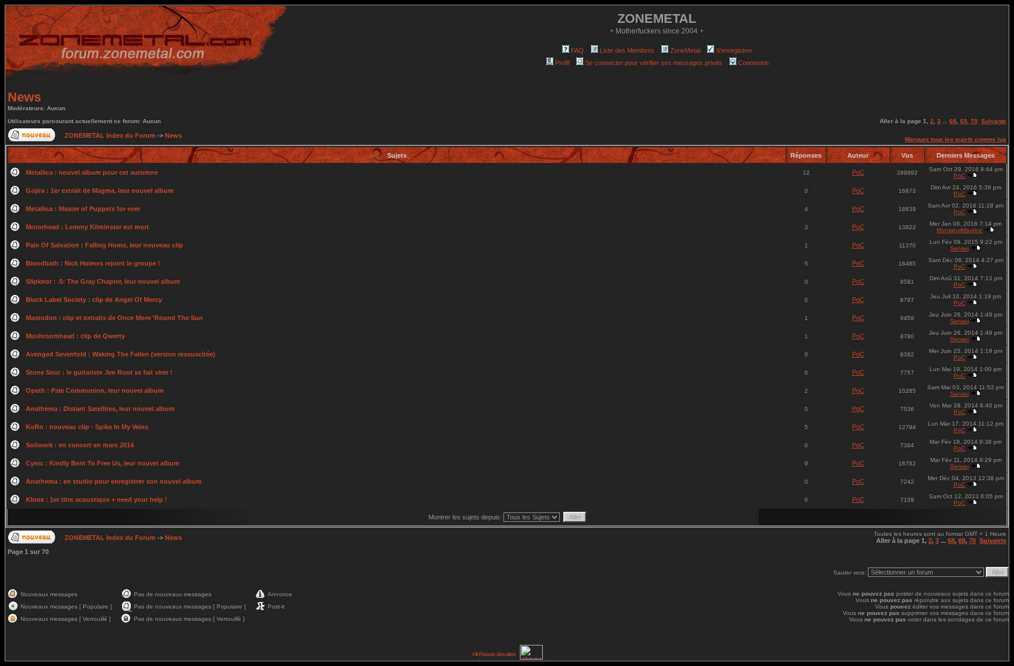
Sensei (959, 248)
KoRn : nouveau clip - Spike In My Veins (87, 426)
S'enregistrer (734, 50)
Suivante (993, 121)
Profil (562, 62)
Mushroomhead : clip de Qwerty (75, 335)
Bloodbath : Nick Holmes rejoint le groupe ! (93, 263)
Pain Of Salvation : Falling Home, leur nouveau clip (104, 245)
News (24, 97)
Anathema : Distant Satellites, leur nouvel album (100, 408)
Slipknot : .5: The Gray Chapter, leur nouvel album (103, 281)
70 (974, 121)
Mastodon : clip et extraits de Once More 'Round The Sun (114, 317)
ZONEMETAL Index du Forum (110, 135)
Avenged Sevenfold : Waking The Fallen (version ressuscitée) (120, 354)
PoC (858, 172)
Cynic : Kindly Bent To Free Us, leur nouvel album (103, 463)
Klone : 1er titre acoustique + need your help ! (96, 499)
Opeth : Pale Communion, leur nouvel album (95, 390)
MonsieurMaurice (959, 230)
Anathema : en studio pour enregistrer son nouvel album (114, 481)
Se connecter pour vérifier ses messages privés (653, 62)
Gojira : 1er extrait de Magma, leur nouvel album (100, 190)
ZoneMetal (685, 50)
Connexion (753, 62)
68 (952, 121)
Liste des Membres (627, 50)
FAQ (577, 50)
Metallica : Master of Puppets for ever (83, 208)
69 (963, 121)
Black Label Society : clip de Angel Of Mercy (94, 299)
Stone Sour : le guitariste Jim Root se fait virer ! (99, 372)
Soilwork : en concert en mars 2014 (80, 444)
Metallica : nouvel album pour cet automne (92, 172)
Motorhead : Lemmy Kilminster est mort (87, 226)
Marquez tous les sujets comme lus (955, 139)
